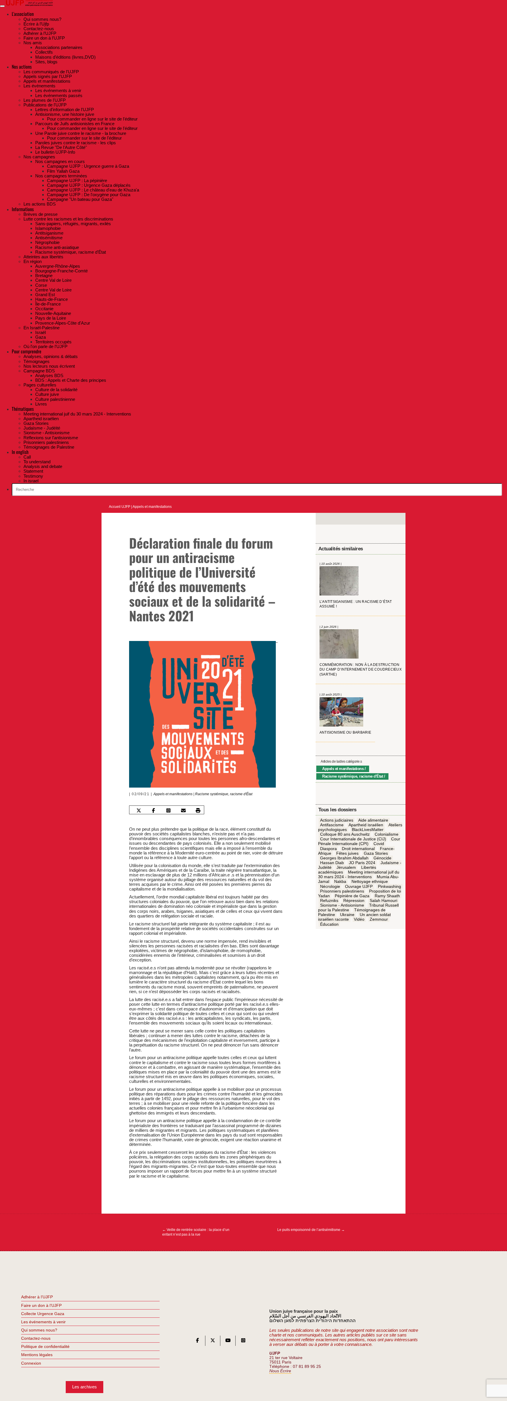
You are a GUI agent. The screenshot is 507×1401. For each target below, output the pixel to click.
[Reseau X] (213, 1341)
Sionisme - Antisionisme (342, 905)
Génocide (382, 858)
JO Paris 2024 (362, 862)
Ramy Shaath (387, 895)
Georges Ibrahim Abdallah (344, 858)
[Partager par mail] (183, 810)
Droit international (358, 848)
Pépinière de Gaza (352, 895)
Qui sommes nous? (39, 1330)
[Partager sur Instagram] (168, 810)
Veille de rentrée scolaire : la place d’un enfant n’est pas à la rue (195, 1232)
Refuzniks (329, 900)
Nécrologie (330, 886)
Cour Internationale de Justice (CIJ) (353, 839)
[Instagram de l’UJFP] (243, 1341)
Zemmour (379, 919)
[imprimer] (198, 810)
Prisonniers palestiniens (342, 891)
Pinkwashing (389, 886)
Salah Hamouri (383, 900)
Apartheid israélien (366, 824)
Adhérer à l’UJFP (37, 1297)
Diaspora (328, 848)
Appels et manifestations (152, 507)
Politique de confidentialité (45, 1346)
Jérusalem (346, 867)
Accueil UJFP (119, 507)
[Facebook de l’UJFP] (197, 1341)
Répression (353, 900)
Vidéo (359, 919)
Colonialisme (386, 834)
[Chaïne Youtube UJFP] (228, 1341)
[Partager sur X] (138, 810)
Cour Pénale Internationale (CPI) (359, 841)
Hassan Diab (332, 862)
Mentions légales (37, 1354)
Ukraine (347, 914)
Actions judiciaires (336, 820)
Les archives (84, 1386)
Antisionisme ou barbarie (345, 732)
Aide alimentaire (373, 820)
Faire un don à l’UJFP (41, 1305)
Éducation (329, 924)
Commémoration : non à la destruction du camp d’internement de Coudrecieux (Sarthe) (361, 669)
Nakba (340, 881)
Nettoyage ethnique (369, 881)
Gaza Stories (376, 853)
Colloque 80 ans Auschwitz (345, 834)
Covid (379, 844)
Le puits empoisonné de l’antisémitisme (311, 1230)
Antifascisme (332, 824)
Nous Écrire (280, 1371)
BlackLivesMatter (367, 829)
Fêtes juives (347, 853)
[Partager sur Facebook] (153, 810)
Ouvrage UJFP (359, 886)
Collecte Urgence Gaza (42, 1313)
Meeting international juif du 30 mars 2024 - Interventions (359, 874)
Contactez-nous (35, 1338)
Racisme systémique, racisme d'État (223, 794)
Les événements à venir (43, 1321)
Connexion (31, 1363)
